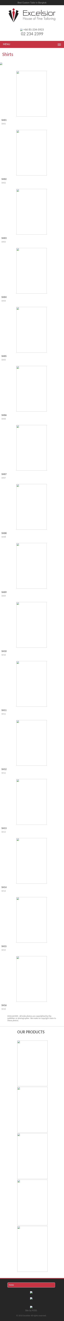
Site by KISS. (31, 1310)
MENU (6, 44)
